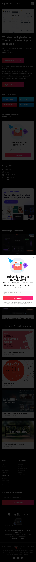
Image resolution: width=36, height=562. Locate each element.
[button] (33, 257)
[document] (18, 281)
